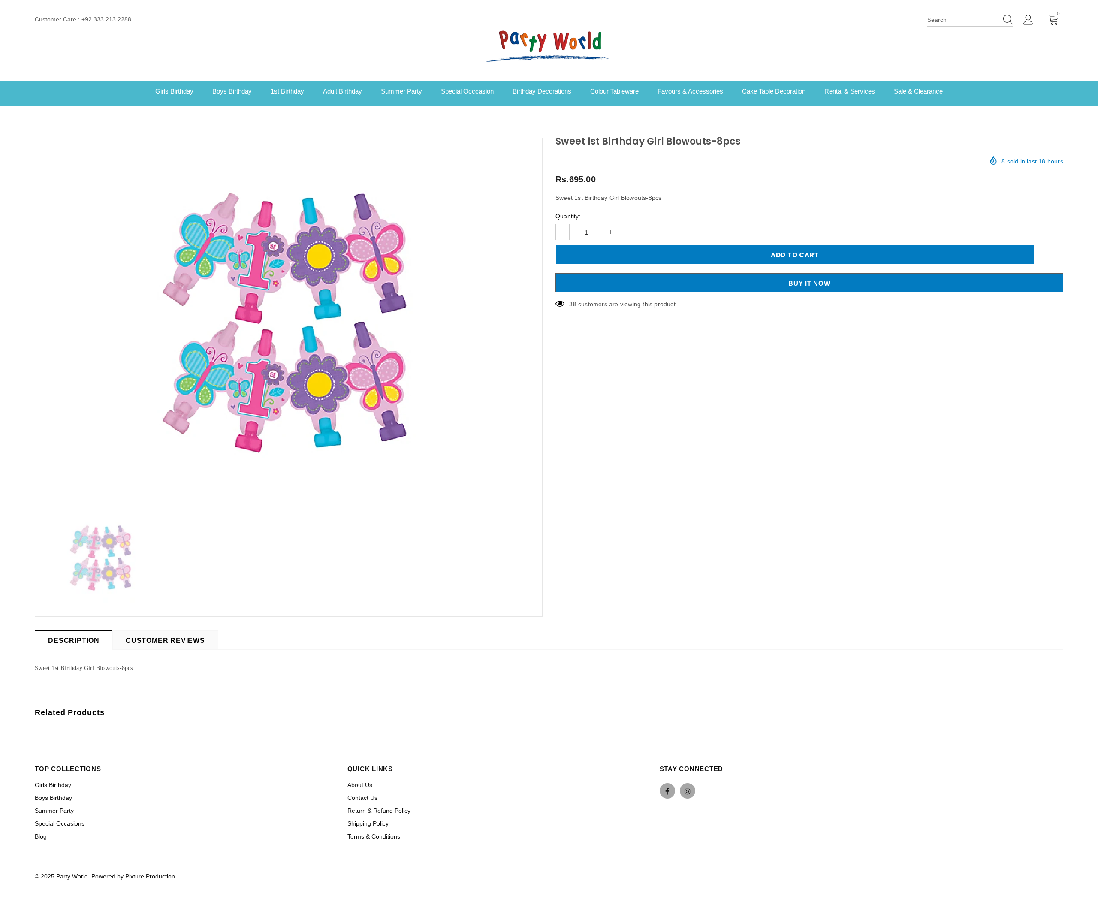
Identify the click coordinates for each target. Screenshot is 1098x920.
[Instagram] (687, 791)
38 (572, 304)
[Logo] (549, 45)
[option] (288, 321)
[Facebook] (667, 791)
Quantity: (568, 216)
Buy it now (809, 283)
